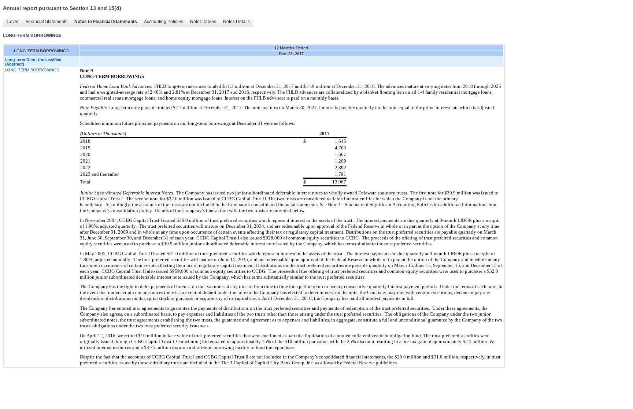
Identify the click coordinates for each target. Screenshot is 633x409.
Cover (13, 21)
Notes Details (236, 21)
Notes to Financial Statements (105, 21)
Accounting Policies (163, 21)
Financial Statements (46, 21)
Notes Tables (203, 21)
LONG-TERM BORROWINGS (32, 70)
